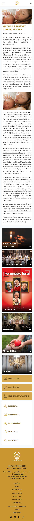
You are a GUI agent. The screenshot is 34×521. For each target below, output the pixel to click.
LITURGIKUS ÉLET (17, 489)
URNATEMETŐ (17, 503)
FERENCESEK (17, 496)
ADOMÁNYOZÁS (17, 499)
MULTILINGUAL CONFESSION (17, 506)
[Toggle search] (31, 3)
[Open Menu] (3, 3)
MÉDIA (17, 509)
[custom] (11, 517)
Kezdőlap (17, 483)
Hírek (17, 486)
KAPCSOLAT (17, 512)
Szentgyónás (17, 493)
